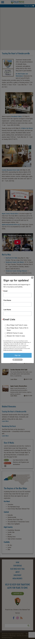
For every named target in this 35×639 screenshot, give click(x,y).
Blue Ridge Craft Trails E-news (17, 325)
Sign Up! (17, 355)
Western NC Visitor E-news (16, 336)
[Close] (32, 277)
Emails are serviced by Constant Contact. (12, 350)
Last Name (7, 309)
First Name (7, 300)
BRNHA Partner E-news (15, 333)
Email (5, 291)
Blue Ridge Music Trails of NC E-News (18, 329)
